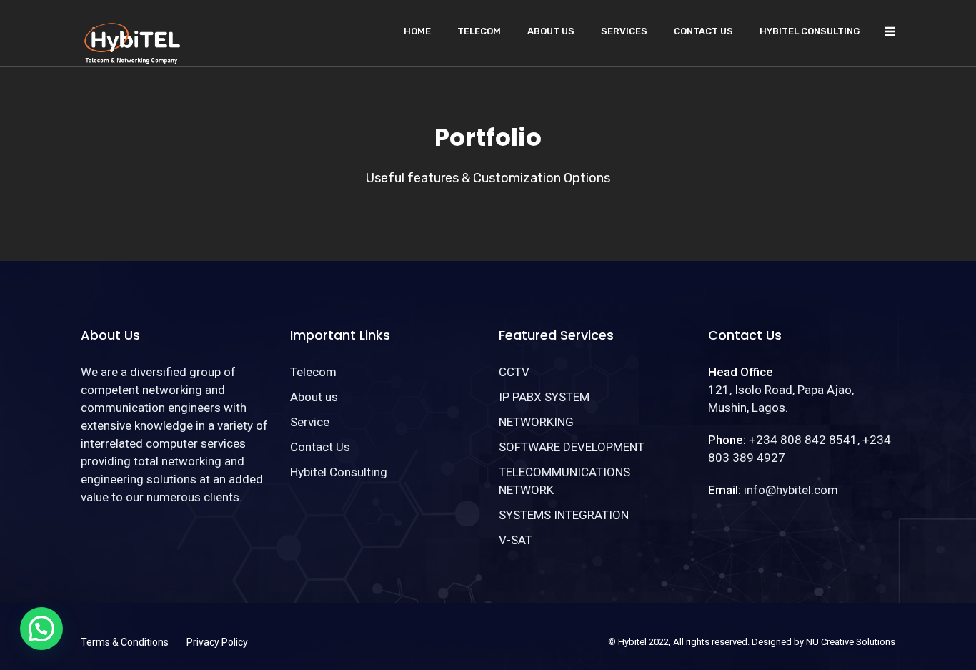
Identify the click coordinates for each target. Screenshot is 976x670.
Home (417, 31)
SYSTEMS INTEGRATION (564, 515)
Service (309, 422)
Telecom (479, 31)
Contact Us (703, 31)
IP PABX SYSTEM (544, 397)
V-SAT (515, 540)
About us (550, 31)
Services (624, 31)
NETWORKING (536, 422)
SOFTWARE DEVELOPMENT (571, 447)
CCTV (514, 372)
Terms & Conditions (125, 642)
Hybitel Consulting (810, 31)
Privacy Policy (217, 642)
